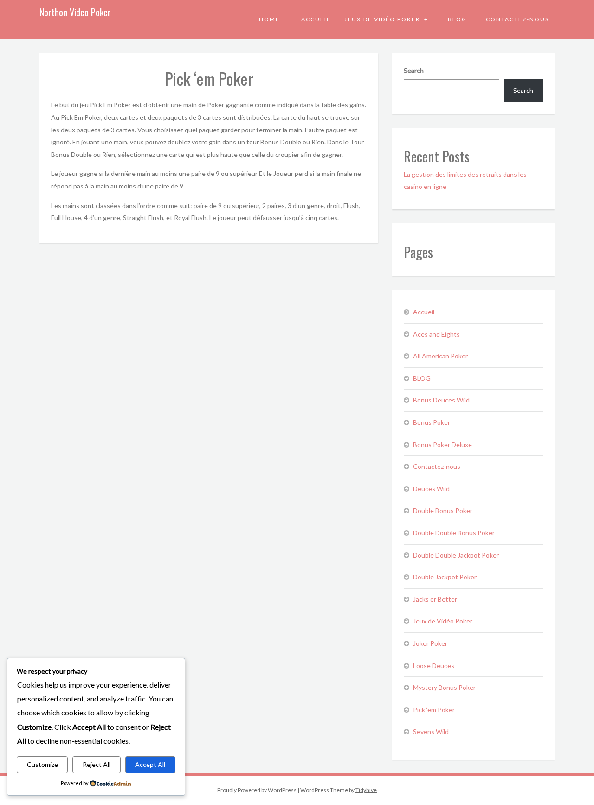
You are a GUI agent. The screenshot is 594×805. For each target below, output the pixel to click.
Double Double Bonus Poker (454, 533)
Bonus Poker (431, 422)
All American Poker (440, 356)
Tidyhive (366, 789)
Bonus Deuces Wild (441, 400)
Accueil (315, 19)
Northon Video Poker (75, 12)
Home (269, 19)
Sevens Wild (431, 731)
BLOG (457, 19)
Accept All (150, 764)
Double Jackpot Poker (445, 577)
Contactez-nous (517, 19)
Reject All (96, 764)
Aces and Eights (436, 334)
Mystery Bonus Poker (444, 687)
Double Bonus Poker (442, 510)
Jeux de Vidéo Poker (383, 19)
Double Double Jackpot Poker (456, 555)
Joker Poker (430, 643)
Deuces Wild (431, 489)
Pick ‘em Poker (434, 710)
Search (414, 70)
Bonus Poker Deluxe (442, 444)
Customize (42, 764)
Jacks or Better (435, 599)
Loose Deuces (433, 665)
